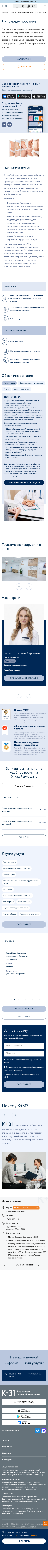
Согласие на (22, 1061)
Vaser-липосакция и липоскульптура (16, 868)
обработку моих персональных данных (22, 1061)
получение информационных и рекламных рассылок (24, 1068)
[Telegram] (37, 1430)
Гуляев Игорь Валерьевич (15, 974)
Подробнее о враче (12, 670)
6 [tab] (26, 1000)
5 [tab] (22, 1000)
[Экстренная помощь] (44, 1524)
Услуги (13, 12)
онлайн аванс (36, 1499)
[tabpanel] (24, 972)
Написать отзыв (24, 1008)
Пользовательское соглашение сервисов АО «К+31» (22, 1076)
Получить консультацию (24, 482)
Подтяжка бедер (9, 914)
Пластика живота (9, 862)
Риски (6, 389)
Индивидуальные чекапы (25, 1)
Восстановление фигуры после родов (17, 895)
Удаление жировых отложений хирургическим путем (20, 882)
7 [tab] (29, 1000)
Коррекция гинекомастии (29, 914)
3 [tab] (15, 1000)
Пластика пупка (9, 874)
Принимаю (24, 1541)
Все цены (24, 837)
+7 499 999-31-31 (12, 1219)
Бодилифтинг (8, 902)
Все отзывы (24, 1016)
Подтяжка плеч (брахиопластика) (15, 908)
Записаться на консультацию (24, 678)
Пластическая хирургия (27, 12)
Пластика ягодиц (24, 902)
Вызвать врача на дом (24, 1402)
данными (33, 1535)
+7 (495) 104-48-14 (35, 1375)
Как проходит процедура (31, 383)
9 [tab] (36, 1000)
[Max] (43, 1430)
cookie (16, 1535)
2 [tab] (12, 1000)
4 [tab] (19, 1000)
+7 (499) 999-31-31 (10, 1431)
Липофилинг (8, 889)
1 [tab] (8, 1000)
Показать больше (22, 786)
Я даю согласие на (24, 1068)
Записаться (24, 59)
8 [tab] (33, 1000)
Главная (5, 12)
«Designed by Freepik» (26, 1526)
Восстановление (21, 389)
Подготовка (9, 383)
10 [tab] (40, 1000)
